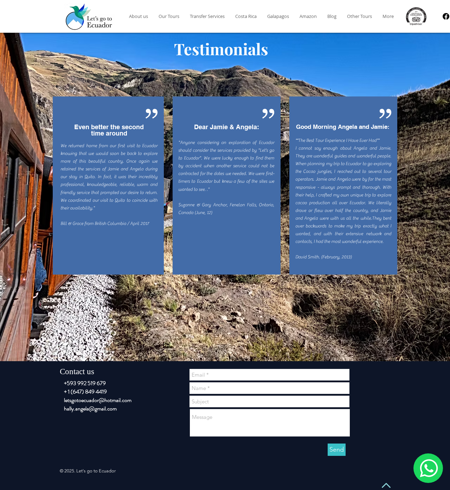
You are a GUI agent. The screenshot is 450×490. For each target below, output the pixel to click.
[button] (308, 16)
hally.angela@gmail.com (90, 408)
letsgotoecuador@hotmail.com (97, 400)
